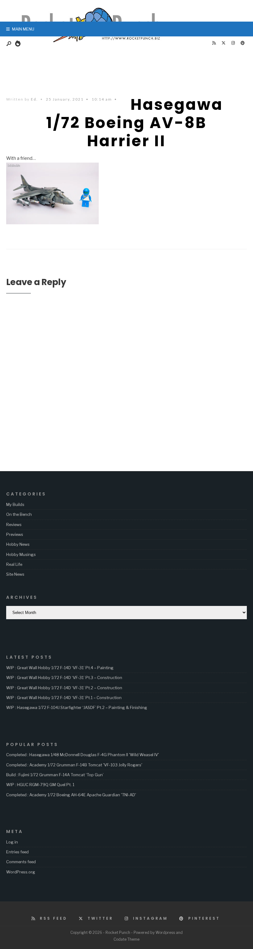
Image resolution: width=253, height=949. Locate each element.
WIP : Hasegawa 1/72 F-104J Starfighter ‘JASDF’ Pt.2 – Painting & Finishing (76, 707)
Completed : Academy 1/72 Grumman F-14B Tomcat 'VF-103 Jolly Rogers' (74, 764)
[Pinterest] (242, 43)
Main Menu (22, 29)
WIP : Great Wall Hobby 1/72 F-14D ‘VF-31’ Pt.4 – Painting (60, 667)
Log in (12, 841)
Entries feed (17, 851)
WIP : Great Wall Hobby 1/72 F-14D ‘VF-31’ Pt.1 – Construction (64, 697)
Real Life (14, 564)
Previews (14, 534)
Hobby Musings (21, 554)
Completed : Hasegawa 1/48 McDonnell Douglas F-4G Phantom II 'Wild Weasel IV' (82, 754)
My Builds (15, 504)
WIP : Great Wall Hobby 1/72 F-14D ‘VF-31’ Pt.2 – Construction (64, 687)
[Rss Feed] (213, 43)
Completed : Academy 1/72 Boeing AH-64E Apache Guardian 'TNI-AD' (71, 794)
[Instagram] (233, 43)
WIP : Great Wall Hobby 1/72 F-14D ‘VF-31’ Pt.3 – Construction (64, 677)
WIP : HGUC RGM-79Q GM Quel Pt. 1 (40, 784)
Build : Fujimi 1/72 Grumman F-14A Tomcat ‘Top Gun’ (55, 774)
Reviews (14, 524)
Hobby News (18, 544)
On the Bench (19, 514)
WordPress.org (20, 871)
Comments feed (21, 861)
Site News (15, 574)
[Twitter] (223, 43)
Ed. (34, 99)
